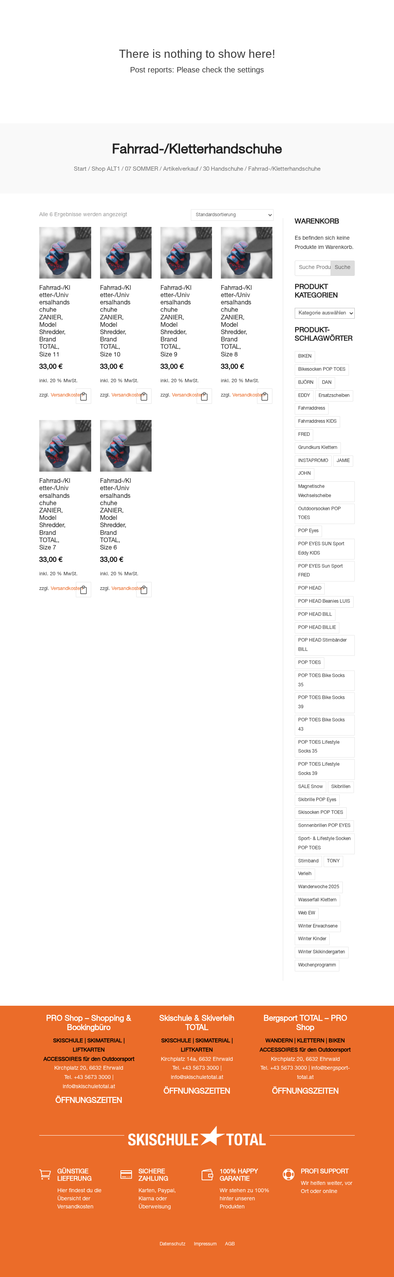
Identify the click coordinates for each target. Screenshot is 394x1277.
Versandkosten (67, 395)
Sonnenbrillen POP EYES (324, 825)
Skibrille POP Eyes (317, 800)
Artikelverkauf (180, 169)
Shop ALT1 (106, 169)
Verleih (305, 874)
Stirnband (308, 861)
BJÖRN (306, 382)
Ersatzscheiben (334, 395)
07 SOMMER (141, 169)
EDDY (304, 395)
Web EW (306, 913)
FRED (304, 434)
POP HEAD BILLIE (317, 627)
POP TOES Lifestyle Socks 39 (318, 769)
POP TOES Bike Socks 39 (321, 702)
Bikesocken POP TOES (322, 369)
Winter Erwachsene (317, 926)
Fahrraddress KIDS (317, 421)
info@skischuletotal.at (317, 19)
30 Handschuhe (223, 169)
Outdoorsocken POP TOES (319, 514)
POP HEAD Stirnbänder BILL (322, 645)
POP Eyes (308, 531)
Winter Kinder (312, 939)
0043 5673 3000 (236, 19)
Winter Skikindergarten (321, 952)
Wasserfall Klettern (317, 900)
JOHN (304, 473)
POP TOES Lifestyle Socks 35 (318, 747)
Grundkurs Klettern (317, 447)
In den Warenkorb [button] (83, 396)
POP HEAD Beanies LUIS (324, 601)
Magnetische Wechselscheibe (314, 491)
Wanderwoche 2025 (318, 887)
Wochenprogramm (317, 965)
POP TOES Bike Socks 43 (321, 725)
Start (80, 169)
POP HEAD (309, 588)
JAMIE (343, 461)
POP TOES (309, 662)
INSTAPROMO (313, 461)
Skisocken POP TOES (320, 812)
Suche (343, 268)
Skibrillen (341, 787)
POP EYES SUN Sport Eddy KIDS (321, 549)
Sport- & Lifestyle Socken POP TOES (324, 843)
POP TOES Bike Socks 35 (321, 680)
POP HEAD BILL (315, 614)
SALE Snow (310, 787)
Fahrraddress (311, 408)
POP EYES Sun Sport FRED (320, 571)
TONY (333, 861)
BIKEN (305, 356)
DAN (327, 382)
